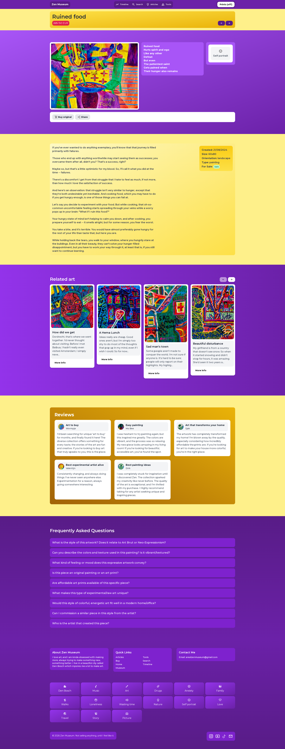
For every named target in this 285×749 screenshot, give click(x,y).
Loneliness (96, 704)
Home (119, 664)
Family (220, 690)
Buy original (65, 117)
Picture (126, 718)
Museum (120, 668)
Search (146, 660)
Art (127, 690)
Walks (64, 704)
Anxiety (189, 690)
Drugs (158, 690)
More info (60, 362)
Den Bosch (64, 690)
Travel (65, 718)
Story (96, 718)
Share (84, 117)
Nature (158, 704)
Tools (146, 657)
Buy (118, 660)
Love (220, 704)
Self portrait (189, 704)
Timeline (147, 664)
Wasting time (127, 704)
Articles (120, 657)
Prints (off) (226, 4)
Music (95, 690)
